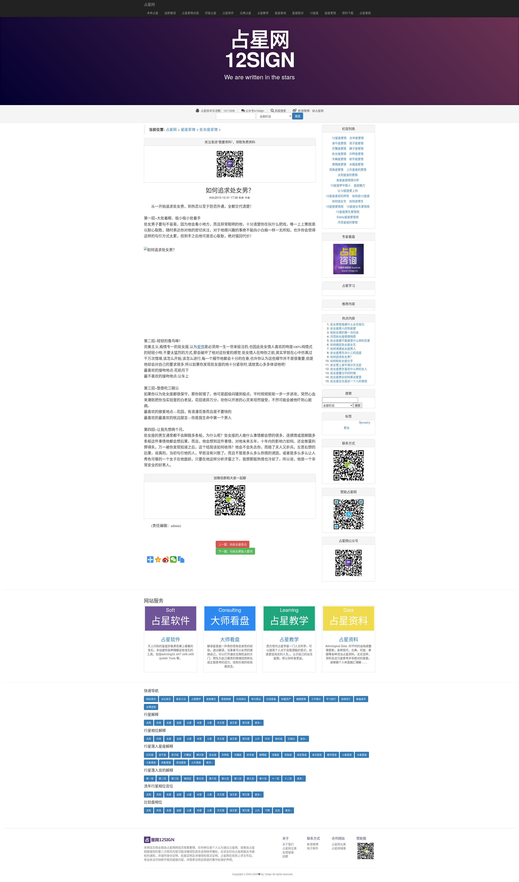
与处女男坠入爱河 (241, 551)
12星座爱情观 (334, 206)
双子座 (175, 754)
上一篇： (232, 544)
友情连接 (151, 707)
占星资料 (348, 639)
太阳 (148, 722)
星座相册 (226, 699)
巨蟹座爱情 (339, 148)
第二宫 (162, 778)
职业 (347, 427)
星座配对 (297, 13)
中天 (267, 738)
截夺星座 (332, 754)
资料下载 (347, 13)
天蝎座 (237, 754)
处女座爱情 (208, 129)
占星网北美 (289, 848)
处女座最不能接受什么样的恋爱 (350, 340)
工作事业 (316, 699)
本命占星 (152, 13)
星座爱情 (330, 13)
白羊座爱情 (357, 138)
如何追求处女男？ (341, 357)
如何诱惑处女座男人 (343, 348)
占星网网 (172, 847)
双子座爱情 (356, 143)
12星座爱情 (339, 138)
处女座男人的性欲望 (343, 328)
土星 (209, 722)
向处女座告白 (238, 544)
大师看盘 (230, 639)
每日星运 (256, 699)
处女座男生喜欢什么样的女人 (348, 369)
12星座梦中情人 (340, 185)
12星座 (314, 13)
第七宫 (225, 778)
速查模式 (211, 699)
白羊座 (149, 754)
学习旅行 (331, 699)
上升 (257, 738)
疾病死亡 (346, 699)
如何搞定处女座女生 (343, 344)
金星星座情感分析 (347, 180)
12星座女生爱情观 (358, 206)
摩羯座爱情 (339, 164)
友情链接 (288, 852)
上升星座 (196, 762)
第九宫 (250, 778)
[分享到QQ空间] (158, 559)
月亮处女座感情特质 (343, 336)
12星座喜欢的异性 (337, 196)
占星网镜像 (339, 848)
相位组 (278, 738)
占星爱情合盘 (190, 13)
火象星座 (347, 754)
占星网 (149, 4)
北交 (277, 810)
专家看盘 (348, 236)
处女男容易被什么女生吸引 (347, 324)
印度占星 (210, 13)
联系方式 (181, 699)
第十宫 (263, 778)
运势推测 (170, 13)
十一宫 (275, 778)
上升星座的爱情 (356, 169)
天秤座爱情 (356, 153)
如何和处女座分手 (341, 361)
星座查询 (280, 13)
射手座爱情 (356, 159)
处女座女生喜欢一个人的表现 (348, 381)
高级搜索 (280, 111)
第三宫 (175, 778)
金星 (179, 722)
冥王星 (246, 722)
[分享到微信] (173, 559)
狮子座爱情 (356, 148)
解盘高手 (361, 699)
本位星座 (317, 754)
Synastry (364, 422)
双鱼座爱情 (336, 169)
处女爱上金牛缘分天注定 (345, 365)
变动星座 (181, 762)
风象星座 (166, 762)
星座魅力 (359, 185)
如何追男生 (356, 201)
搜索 (297, 116)
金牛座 (162, 754)
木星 (199, 722)
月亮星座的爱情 (348, 222)
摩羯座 (263, 754)
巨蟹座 (187, 754)
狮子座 (200, 754)
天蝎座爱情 (339, 159)
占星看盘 (365, 13)
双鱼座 (288, 754)
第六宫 (212, 778)
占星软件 (228, 13)
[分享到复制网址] (181, 559)
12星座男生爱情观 (347, 211)
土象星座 (151, 762)
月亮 (158, 722)
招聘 (285, 856)
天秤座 (225, 754)
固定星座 (302, 754)
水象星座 (362, 754)
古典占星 (245, 13)
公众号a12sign (255, 111)
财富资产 (286, 699)
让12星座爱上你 (348, 190)
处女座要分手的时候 (343, 373)
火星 (189, 722)
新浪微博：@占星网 (310, 111)
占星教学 (263, 13)
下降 (267, 810)
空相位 (291, 738)
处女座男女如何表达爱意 (345, 377)
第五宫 (200, 778)
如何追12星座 (361, 196)
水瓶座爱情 (356, 164)
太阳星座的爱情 (348, 174)
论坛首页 (166, 699)
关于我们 (288, 844)
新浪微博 (312, 844)
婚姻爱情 (301, 699)
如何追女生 (339, 201)
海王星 (233, 722)
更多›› (258, 722)
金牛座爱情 (339, 143)
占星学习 (348, 285)
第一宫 (149, 778)
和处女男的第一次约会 (344, 332)
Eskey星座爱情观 (348, 217)
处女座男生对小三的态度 (345, 353)
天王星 (220, 722)
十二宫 (288, 778)
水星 (168, 722)
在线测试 (241, 699)
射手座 (250, 754)
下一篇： (235, 551)
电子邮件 (312, 848)
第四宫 (187, 778)
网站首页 (151, 699)
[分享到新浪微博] (165, 559)
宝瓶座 (275, 754)
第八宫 (237, 778)
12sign (268, 874)
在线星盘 (271, 699)
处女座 (212, 754)
